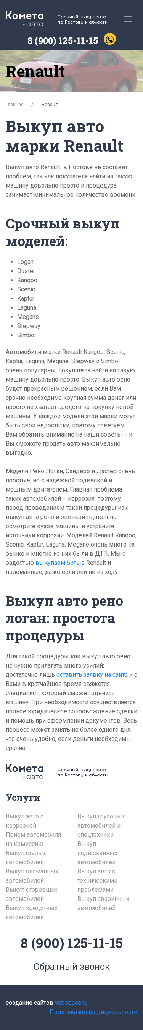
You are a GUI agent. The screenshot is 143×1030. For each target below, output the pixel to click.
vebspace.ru (71, 1002)
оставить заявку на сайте (92, 674)
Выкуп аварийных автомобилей (103, 903)
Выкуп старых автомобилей (26, 857)
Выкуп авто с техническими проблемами (97, 880)
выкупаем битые (60, 562)
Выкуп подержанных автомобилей (97, 853)
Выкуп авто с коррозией (24, 821)
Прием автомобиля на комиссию (33, 839)
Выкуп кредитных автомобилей (32, 912)
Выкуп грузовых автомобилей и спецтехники (101, 825)
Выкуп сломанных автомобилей (32, 876)
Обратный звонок (72, 966)
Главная (15, 104)
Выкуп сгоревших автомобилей (32, 894)
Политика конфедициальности (93, 1011)
